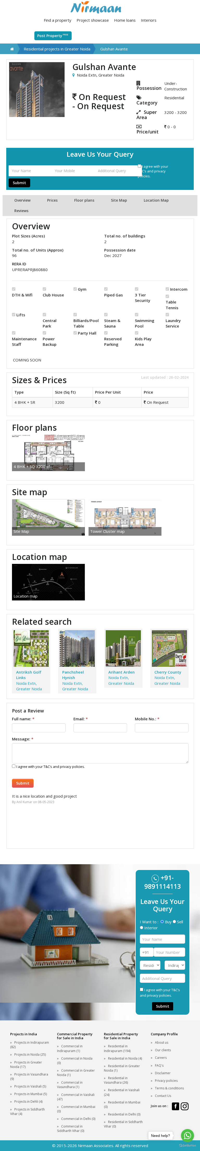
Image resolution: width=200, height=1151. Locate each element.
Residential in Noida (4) (125, 1058)
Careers (161, 1057)
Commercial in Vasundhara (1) (70, 1084)
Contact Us (163, 1096)
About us (161, 1042)
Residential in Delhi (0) (124, 1114)
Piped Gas (113, 294)
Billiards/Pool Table (84, 323)
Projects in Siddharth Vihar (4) (27, 1111)
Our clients (163, 1050)
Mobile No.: (147, 718)
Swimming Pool (144, 323)
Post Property (52, 35)
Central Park (50, 323)
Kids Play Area (143, 341)
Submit (19, 182)
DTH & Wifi (22, 294)
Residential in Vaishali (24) (122, 1092)
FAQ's (159, 1065)
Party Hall (87, 333)
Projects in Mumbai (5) (30, 1094)
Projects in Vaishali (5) (30, 1086)
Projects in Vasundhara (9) (29, 1076)
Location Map (156, 200)
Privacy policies (166, 1080)
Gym (82, 289)
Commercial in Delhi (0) (78, 1119)
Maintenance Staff (23, 341)
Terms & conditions (169, 1088)
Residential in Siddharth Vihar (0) (123, 1124)
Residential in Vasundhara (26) (116, 1080)
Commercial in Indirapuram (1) (70, 1048)
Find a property (57, 20)
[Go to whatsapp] (187, 1135)
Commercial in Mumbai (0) (76, 1109)
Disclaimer (163, 1073)
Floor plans (84, 200)
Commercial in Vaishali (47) (76, 1096)
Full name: (23, 718)
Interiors (149, 20)
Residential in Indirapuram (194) (117, 1048)
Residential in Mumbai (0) (122, 1104)
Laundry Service (173, 323)
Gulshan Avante (114, 48)
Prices (52, 200)
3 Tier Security (142, 297)
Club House (53, 294)
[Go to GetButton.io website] (187, 1145)
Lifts (20, 314)
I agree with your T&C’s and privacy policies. (153, 171)
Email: (80, 718)
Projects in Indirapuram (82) (29, 1044)
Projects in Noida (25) (30, 1054)
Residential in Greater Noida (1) (122, 1068)
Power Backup (50, 341)
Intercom (179, 289)
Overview (22, 200)
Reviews (21, 210)
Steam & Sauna (112, 323)
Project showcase (93, 20)
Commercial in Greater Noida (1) (76, 1072)
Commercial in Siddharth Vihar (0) (70, 1128)
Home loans (125, 20)
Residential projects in (57, 48)
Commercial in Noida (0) (74, 1060)
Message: (22, 738)
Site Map (119, 200)
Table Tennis (172, 304)
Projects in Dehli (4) (28, 1101)
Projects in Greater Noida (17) (26, 1064)
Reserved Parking (113, 341)
